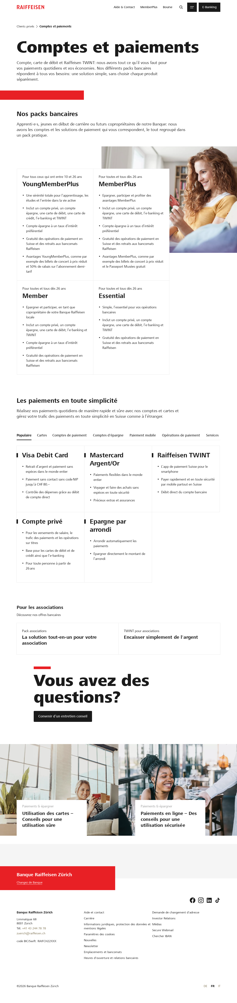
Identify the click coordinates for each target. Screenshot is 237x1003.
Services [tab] (212, 435)
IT (219, 986)
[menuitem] (124, 7)
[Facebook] (192, 900)
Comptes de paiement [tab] (69, 435)
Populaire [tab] (24, 435)
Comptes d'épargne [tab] (108, 435)
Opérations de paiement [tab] (181, 435)
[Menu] (192, 7)
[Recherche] (181, 7)
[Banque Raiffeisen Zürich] (30, 7)
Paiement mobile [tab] (143, 435)
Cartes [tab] (42, 435)
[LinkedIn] (209, 900)
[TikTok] (217, 900)
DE (205, 986)
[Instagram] (201, 900)
